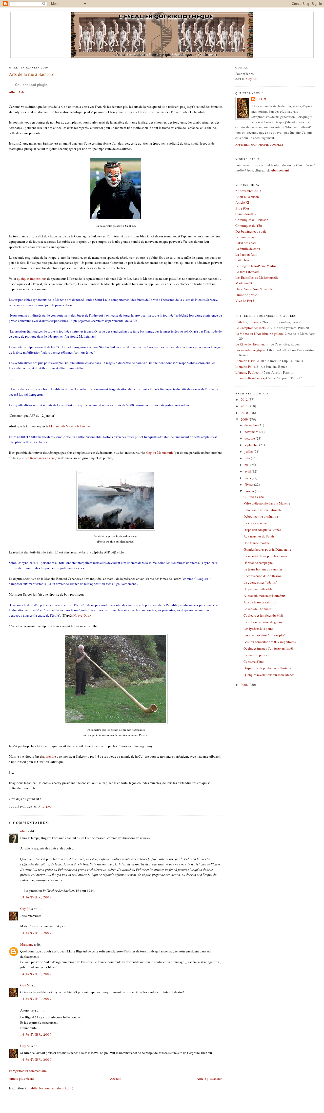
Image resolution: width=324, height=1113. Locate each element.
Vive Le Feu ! (244, 300)
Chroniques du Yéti (248, 225)
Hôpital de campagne (258, 562)
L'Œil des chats (245, 242)
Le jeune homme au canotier (263, 569)
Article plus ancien (209, 1078)
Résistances (42, 458)
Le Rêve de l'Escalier (249, 344)
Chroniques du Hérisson (251, 219)
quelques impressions (32, 278)
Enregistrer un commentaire (28, 1070)
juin (248, 458)
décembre (251, 425)
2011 (245, 406)
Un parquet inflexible (258, 589)
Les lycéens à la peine (258, 628)
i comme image (245, 237)
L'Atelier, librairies (248, 322)
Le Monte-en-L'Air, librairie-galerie (259, 333)
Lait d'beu (242, 260)
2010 (245, 412)
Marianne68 (243, 283)
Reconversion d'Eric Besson (263, 575)
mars (248, 478)
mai (247, 464)
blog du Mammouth (159, 452)
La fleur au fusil (246, 254)
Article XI (242, 202)
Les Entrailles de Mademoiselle (256, 277)
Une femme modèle (257, 543)
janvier (250, 491)
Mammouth (69, 426)
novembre (252, 431)
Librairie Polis (245, 366)
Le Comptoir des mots (250, 327)
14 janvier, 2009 (36, 932)
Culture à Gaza (254, 496)
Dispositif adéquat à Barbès (262, 529)
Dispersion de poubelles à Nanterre (267, 668)
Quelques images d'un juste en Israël (268, 648)
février (249, 484)
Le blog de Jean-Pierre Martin (255, 266)
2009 (245, 419)
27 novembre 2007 (248, 190)
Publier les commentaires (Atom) (51, 1088)
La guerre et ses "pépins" (260, 582)
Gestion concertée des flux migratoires (270, 641)
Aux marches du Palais (259, 536)
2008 (245, 684)
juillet (249, 451)
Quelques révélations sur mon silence (269, 674)
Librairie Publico (247, 372)
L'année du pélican (256, 655)
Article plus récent (21, 1078)
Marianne (26, 944)
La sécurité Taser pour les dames (265, 556)
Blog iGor (242, 208)
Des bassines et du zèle (251, 231)
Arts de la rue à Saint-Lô (31, 74)
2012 (245, 399)
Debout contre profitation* (262, 516)
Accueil (115, 1078)
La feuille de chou (247, 248)
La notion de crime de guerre (263, 622)
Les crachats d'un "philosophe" (265, 635)
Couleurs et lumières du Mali (263, 615)
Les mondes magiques (250, 350)
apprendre (49, 756)
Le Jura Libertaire (247, 271)
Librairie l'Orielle (247, 360)
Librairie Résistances (249, 378)
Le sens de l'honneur (257, 608)
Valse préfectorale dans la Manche (267, 503)
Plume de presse (246, 294)
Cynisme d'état (254, 661)
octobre (250, 438)
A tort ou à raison (247, 196)
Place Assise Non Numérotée (254, 289)
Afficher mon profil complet (259, 144)
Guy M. (25, 908)
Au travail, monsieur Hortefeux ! (266, 595)
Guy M (251, 78)
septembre (252, 445)
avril (248, 471)
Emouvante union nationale (263, 510)
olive (23, 831)
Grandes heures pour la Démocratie (267, 549)
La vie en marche (255, 523)
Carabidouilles (245, 214)
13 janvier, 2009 (36, 897)
